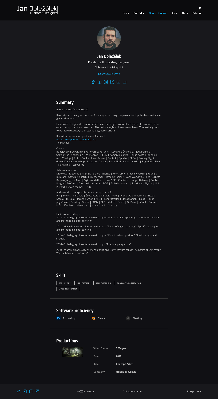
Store (185, 13)
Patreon (197, 13)
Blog (174, 13)
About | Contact (158, 13)
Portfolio (138, 13)
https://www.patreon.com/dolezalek (76, 139)
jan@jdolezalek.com (109, 73)
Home (126, 13)
